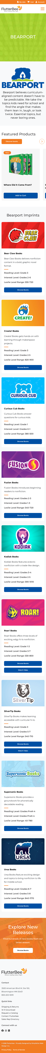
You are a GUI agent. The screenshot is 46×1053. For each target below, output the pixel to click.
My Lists (22, 2)
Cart (32, 2)
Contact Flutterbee (10, 1016)
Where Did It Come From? (18, 185)
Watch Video (23, 670)
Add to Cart (20, 195)
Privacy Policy (6, 1050)
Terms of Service (19, 1050)
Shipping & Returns (10, 1007)
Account (41, 2)
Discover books (12, 141)
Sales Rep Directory (10, 1019)
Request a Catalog (10, 1013)
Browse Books (23, 290)
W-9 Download (8, 1010)
